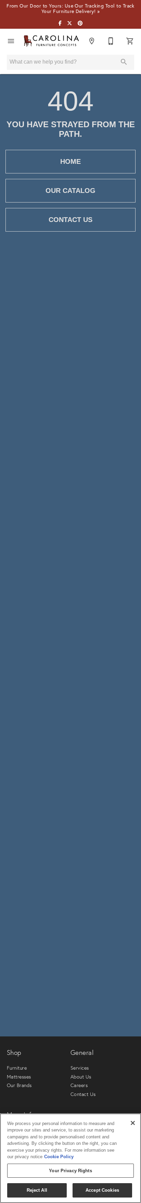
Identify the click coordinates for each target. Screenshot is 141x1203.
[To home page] (51, 41)
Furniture (17, 1068)
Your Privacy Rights (70, 1170)
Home (70, 161)
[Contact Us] (111, 41)
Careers (79, 1085)
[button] (11, 41)
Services (79, 1068)
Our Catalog (70, 190)
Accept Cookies (102, 1190)
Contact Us (70, 219)
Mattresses (19, 1077)
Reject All (37, 1190)
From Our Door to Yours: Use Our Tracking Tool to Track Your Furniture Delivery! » (70, 9)
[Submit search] (123, 62)
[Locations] (92, 41)
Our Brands (19, 1085)
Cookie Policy (59, 1156)
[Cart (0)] (130, 41)
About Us (80, 1077)
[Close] (132, 1122)
